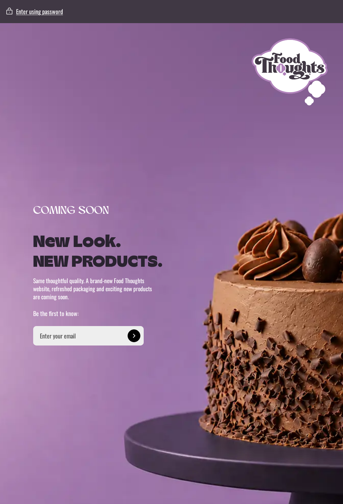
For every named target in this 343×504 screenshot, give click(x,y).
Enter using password (39, 11)
